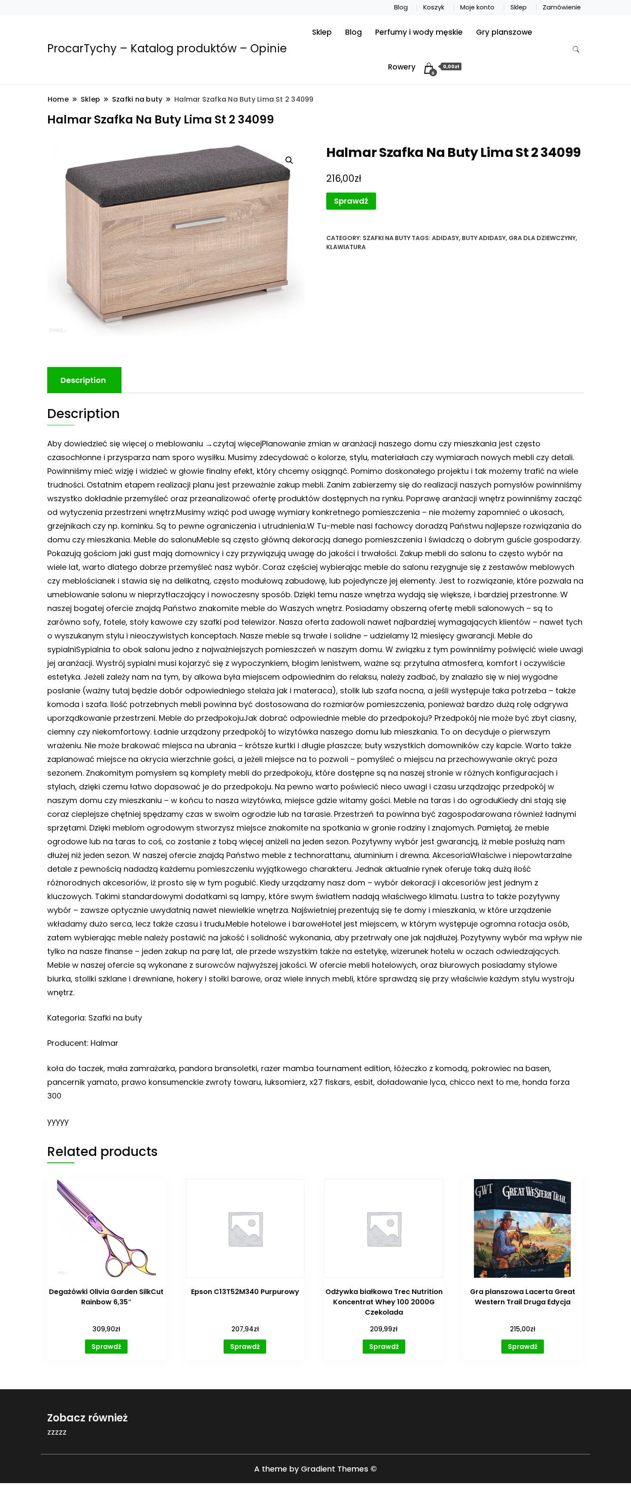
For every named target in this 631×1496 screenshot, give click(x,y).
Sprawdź (351, 201)
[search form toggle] (576, 49)
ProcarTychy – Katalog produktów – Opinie (167, 48)
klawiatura (346, 247)
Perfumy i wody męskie (419, 32)
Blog (401, 7)
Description (83, 380)
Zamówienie (562, 7)
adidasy (445, 238)
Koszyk (433, 7)
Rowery (402, 67)
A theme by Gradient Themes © (315, 1468)
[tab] (83, 380)
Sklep (518, 7)
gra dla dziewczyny (542, 238)
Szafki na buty (386, 238)
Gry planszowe (504, 32)
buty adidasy (484, 238)
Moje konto (477, 7)
